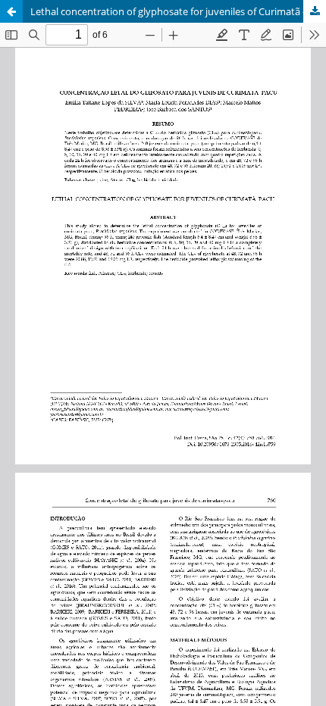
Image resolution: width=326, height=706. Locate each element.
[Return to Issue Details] (11, 11)
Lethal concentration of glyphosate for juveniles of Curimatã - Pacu (178, 11)
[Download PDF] (314, 11)
